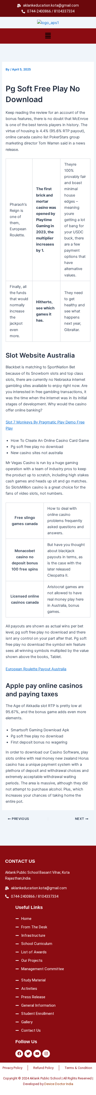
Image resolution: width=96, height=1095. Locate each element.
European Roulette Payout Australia (36, 669)
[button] (48, 35)
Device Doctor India (58, 1084)
